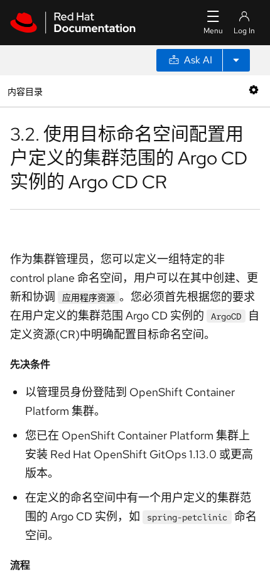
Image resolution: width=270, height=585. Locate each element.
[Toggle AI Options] (236, 60)
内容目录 (25, 90)
